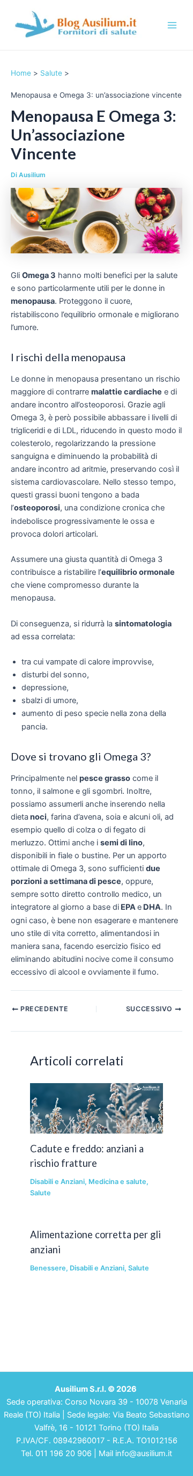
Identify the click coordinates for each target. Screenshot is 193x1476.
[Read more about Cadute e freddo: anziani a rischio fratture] (96, 1108)
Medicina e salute (117, 1182)
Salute (40, 1193)
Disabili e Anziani (57, 1182)
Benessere (48, 1268)
